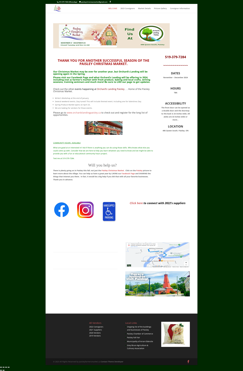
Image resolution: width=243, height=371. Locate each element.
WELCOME (112, 9)
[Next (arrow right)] (4, 370)
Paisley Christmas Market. (113, 170)
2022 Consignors (96, 327)
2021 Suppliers (95, 330)
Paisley (139, 170)
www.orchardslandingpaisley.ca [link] (84, 112)
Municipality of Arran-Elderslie (140, 341)
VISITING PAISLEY (85, 245)
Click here (136, 203)
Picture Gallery (160, 9)
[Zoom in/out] (9, 367)
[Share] (4, 367)
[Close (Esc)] (1, 367)
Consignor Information (180, 9)
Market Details (144, 9)
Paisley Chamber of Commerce (140, 333)
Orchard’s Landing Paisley (99, 89)
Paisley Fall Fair (133, 337)
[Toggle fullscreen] (6, 367)
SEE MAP (85, 262)
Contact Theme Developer (112, 361)
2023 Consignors (127, 9)
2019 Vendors (95, 336)
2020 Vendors (95, 333)
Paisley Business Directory (85, 278)
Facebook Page (79, 77)
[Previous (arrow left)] (1, 370)
